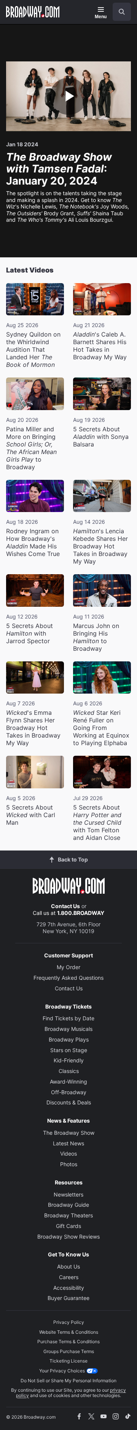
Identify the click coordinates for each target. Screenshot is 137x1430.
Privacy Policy (68, 1322)
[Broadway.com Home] (32, 11)
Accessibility (68, 1287)
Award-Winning (68, 1081)
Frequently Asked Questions (68, 977)
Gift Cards (68, 1226)
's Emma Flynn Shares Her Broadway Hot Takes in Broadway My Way (33, 728)
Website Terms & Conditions (68, 1332)
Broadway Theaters (68, 1215)
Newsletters (68, 1194)
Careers (68, 1277)
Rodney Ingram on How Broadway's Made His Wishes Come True (33, 542)
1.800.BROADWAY (80, 913)
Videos (68, 1153)
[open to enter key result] (122, 12)
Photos (68, 1164)
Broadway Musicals (68, 1029)
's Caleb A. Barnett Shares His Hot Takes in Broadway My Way (100, 345)
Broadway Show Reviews (68, 1236)
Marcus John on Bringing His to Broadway (96, 637)
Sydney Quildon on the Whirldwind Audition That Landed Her (33, 349)
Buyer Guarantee (68, 1298)
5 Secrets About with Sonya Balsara (101, 436)
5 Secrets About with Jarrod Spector (29, 633)
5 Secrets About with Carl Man (30, 814)
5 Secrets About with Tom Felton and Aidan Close (97, 822)
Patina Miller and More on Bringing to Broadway (31, 448)
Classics (69, 1071)
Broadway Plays (69, 1039)
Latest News (68, 1143)
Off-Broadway (68, 1092)
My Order (68, 967)
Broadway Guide (68, 1204)
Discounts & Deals (68, 1102)
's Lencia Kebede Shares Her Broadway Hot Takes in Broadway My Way (100, 546)
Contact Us (65, 906)
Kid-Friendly (69, 1060)
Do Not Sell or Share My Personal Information (68, 1380)
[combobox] (119, 12)
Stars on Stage (68, 1050)
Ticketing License (68, 1361)
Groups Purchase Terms (68, 1351)
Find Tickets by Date (68, 1018)
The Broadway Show (68, 1132)
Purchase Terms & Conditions (68, 1341)
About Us (68, 1266)
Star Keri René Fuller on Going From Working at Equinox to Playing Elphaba (101, 728)
